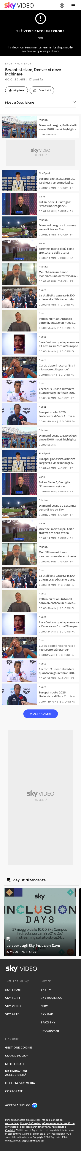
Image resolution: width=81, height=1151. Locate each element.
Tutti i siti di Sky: (17, 981)
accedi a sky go (18, 1105)
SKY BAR (47, 1014)
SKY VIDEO (13, 1006)
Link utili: (12, 1039)
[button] (16, 90)
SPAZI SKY (48, 1022)
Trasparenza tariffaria (38, 1126)
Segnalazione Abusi (33, 1140)
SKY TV (46, 989)
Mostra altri (40, 713)
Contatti (10, 1130)
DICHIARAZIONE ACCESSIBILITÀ (16, 1072)
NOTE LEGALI (14, 1064)
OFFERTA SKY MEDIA (20, 1083)
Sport (9, 63)
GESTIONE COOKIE (18, 1047)
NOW (44, 1006)
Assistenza (58, 1126)
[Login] (62, 5)
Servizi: (46, 981)
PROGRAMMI (50, 1030)
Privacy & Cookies (30, 1123)
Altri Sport (25, 63)
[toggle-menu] (73, 5)
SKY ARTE (12, 1014)
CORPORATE (14, 1091)
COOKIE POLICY (16, 1055)
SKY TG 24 (12, 997)
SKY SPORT (13, 989)
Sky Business (51, 997)
